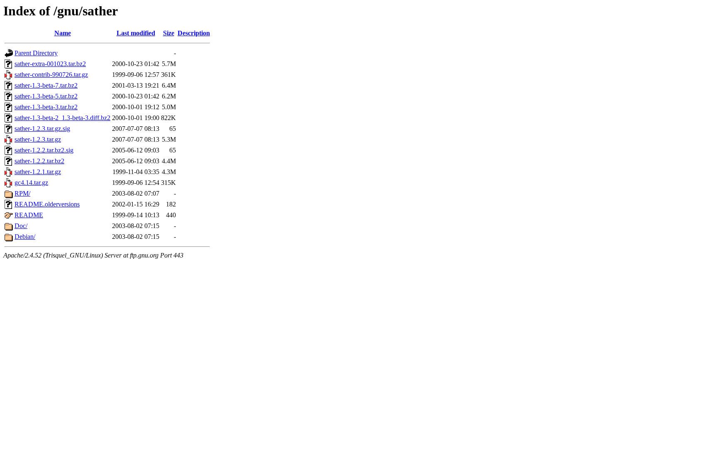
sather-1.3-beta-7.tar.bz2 (46, 85)
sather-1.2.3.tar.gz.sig (42, 128)
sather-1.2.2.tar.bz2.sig (44, 150)
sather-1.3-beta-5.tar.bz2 (46, 96)
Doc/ (21, 225)
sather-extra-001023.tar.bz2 (50, 63)
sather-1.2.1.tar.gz (38, 171)
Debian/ (25, 236)
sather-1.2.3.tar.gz (38, 139)
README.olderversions (47, 204)
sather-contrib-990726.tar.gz (51, 74)
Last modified (136, 33)
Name (62, 33)
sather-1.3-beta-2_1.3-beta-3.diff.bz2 (62, 117)
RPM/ (22, 193)
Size (168, 33)
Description (194, 33)
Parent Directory (36, 52)
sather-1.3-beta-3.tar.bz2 (46, 106)
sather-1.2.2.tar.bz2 (39, 160)
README (29, 214)
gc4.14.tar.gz (31, 182)
